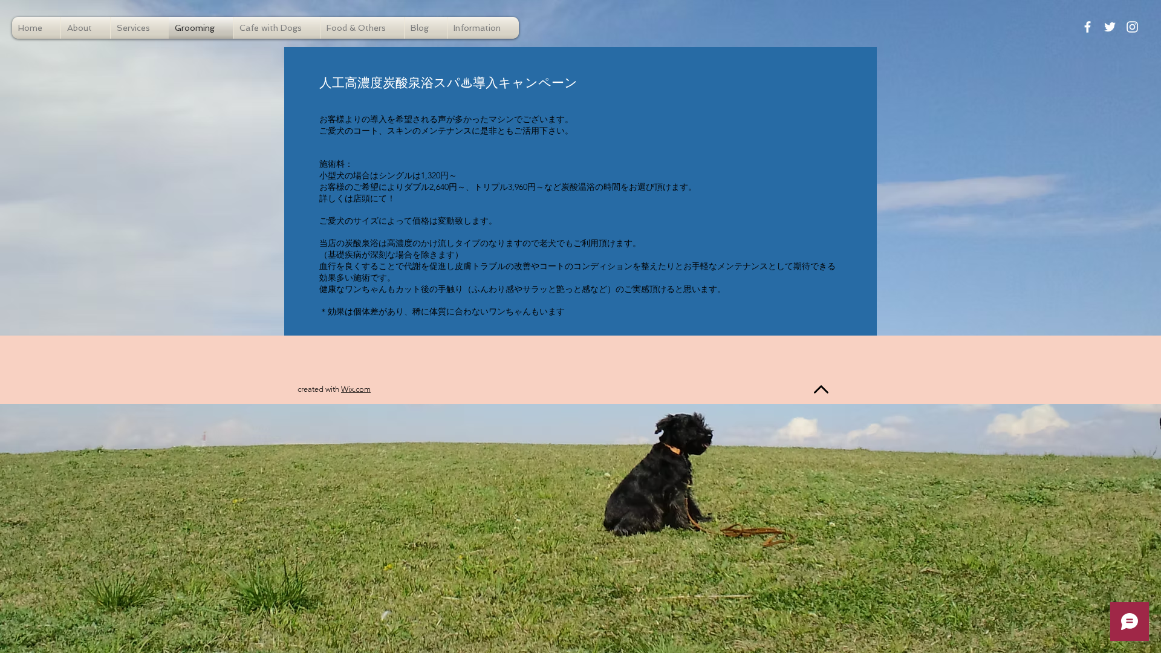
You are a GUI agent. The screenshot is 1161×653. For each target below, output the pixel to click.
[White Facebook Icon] (1087, 26)
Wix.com (356, 389)
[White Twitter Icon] (1109, 26)
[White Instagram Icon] (1132, 26)
